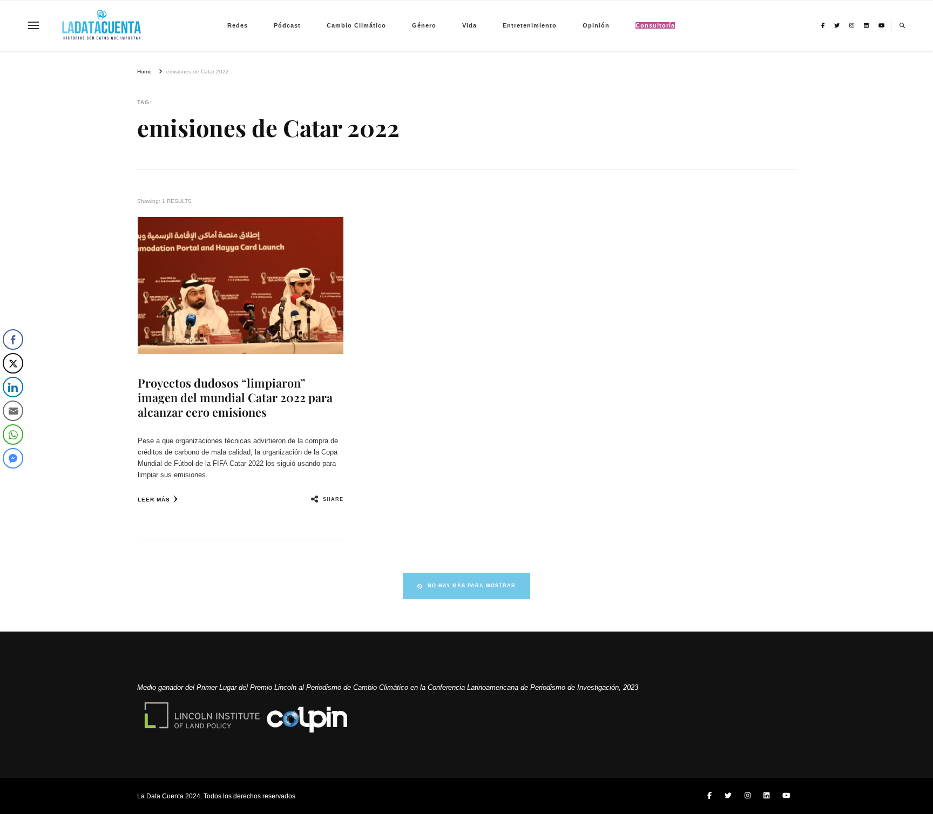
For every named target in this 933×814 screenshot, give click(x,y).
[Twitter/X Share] (13, 363)
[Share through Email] (13, 411)
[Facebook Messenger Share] (13, 458)
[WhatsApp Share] (13, 434)
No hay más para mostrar (472, 585)
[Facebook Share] (13, 339)
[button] (12, 479)
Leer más (154, 500)
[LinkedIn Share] (13, 387)
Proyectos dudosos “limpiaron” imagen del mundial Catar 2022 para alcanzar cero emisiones (235, 397)
